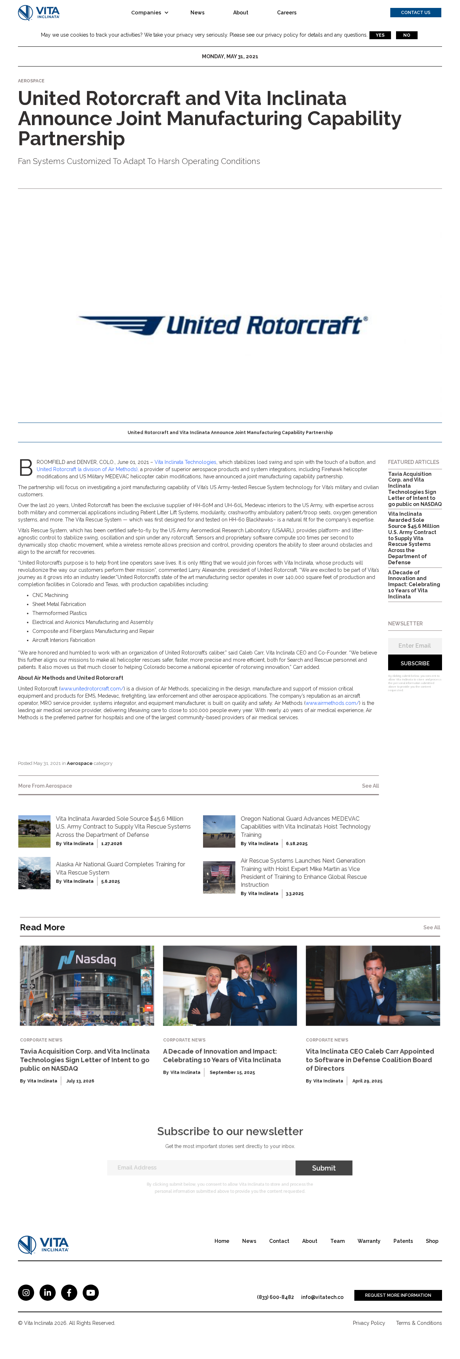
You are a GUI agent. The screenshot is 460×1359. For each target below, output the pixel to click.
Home (222, 1241)
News (197, 12)
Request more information (398, 1295)
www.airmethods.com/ (332, 703)
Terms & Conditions (419, 1323)
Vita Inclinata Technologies (185, 462)
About (240, 12)
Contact (279, 1241)
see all (370, 785)
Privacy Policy (369, 1323)
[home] (39, 12)
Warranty (369, 1241)
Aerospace (80, 763)
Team (337, 1241)
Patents (403, 1241)
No (406, 35)
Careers (286, 12)
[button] (152, 12)
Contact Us (416, 12)
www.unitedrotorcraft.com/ (92, 689)
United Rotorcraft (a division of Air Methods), (88, 469)
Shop (432, 1241)
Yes (380, 35)
